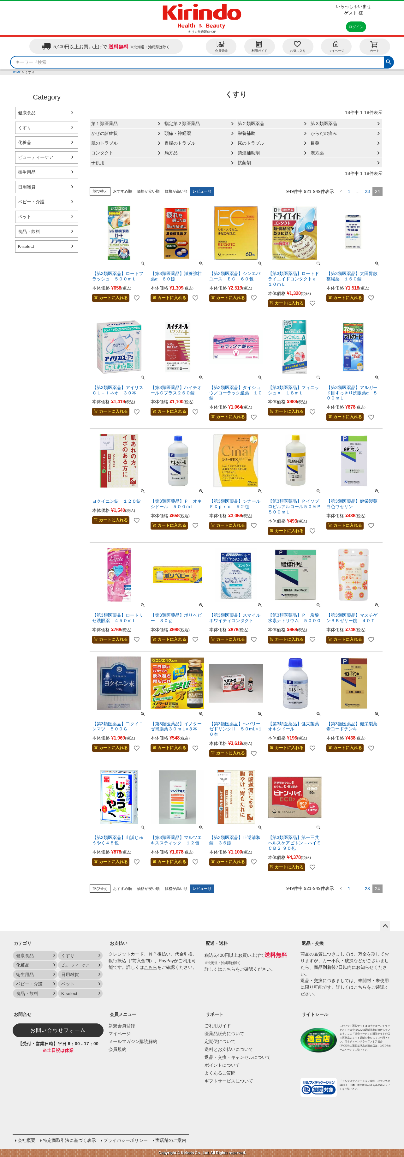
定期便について (220, 1041)
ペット (24, 216)
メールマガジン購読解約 (133, 1041)
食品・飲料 (29, 231)
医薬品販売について (224, 1033)
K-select (26, 246)
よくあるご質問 (220, 1073)
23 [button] (367, 191)
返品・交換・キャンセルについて (238, 1057)
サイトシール (315, 1014)
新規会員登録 (122, 1025)
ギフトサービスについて (229, 1080)
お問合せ (23, 1014)
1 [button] (349, 191)
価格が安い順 (148, 191)
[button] (340, 191)
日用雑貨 (27, 186)
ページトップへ (385, 926)
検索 (388, 61)
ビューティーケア (35, 157)
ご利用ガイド (218, 1025)
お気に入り (298, 50)
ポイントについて (222, 1065)
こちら (150, 967)
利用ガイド (259, 50)
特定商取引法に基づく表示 (69, 1140)
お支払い (119, 943)
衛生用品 (27, 172)
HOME (16, 72)
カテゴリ (23, 943)
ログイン (356, 27)
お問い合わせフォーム (58, 1030)
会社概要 (26, 1140)
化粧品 (24, 142)
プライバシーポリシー (126, 1140)
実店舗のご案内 (170, 1140)
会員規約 (117, 1049)
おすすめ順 (122, 191)
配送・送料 (217, 943)
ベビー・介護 (31, 201)
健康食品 (27, 112)
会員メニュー (123, 1014)
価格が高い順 (176, 191)
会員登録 (221, 50)
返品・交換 (313, 943)
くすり (24, 127)
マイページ (336, 50)
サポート (214, 1014)
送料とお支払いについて (229, 1049)
